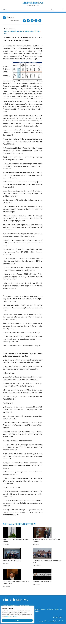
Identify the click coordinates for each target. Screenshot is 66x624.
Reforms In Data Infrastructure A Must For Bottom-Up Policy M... (22, 32)
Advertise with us (24, 605)
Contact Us (13, 605)
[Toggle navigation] (63, 9)
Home (6, 29)
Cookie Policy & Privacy (10, 616)
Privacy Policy (57, 617)
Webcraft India (59, 621)
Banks (12, 29)
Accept (17, 620)
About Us (5, 605)
